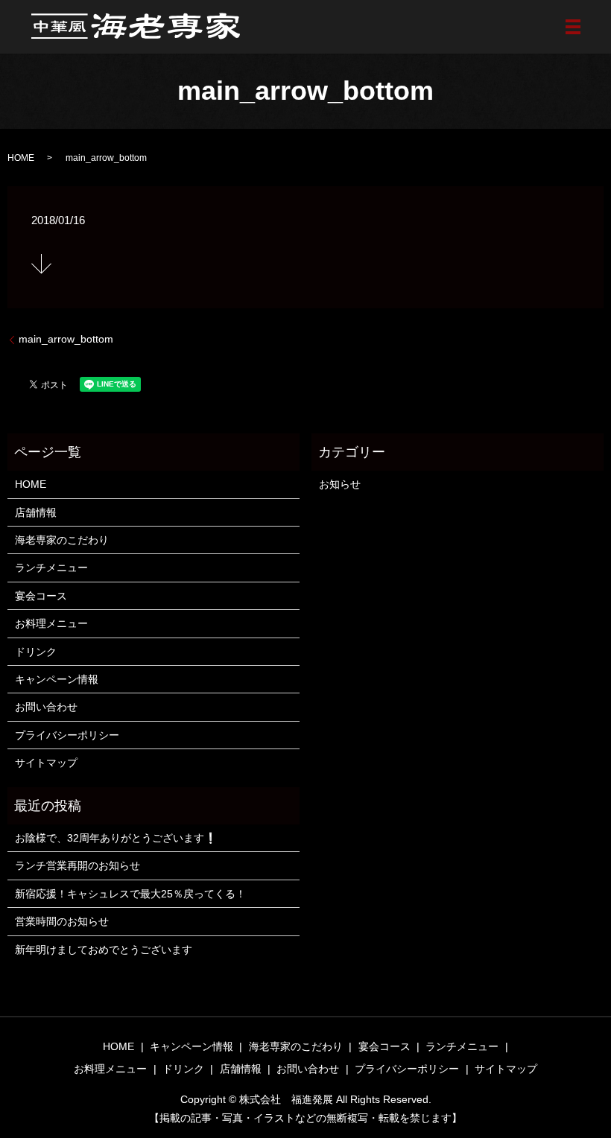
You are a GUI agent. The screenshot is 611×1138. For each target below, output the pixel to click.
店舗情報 (36, 512)
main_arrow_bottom (66, 339)
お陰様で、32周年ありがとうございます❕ (116, 838)
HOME (20, 158)
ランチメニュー (51, 567)
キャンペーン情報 (56, 679)
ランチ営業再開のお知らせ (77, 865)
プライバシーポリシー (67, 735)
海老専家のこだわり (62, 540)
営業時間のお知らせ (62, 921)
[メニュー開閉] (573, 26)
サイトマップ (46, 763)
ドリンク (36, 652)
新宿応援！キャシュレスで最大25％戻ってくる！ (130, 894)
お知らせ (340, 484)
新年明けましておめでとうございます (103, 950)
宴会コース (41, 596)
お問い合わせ (46, 707)
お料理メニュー (51, 623)
